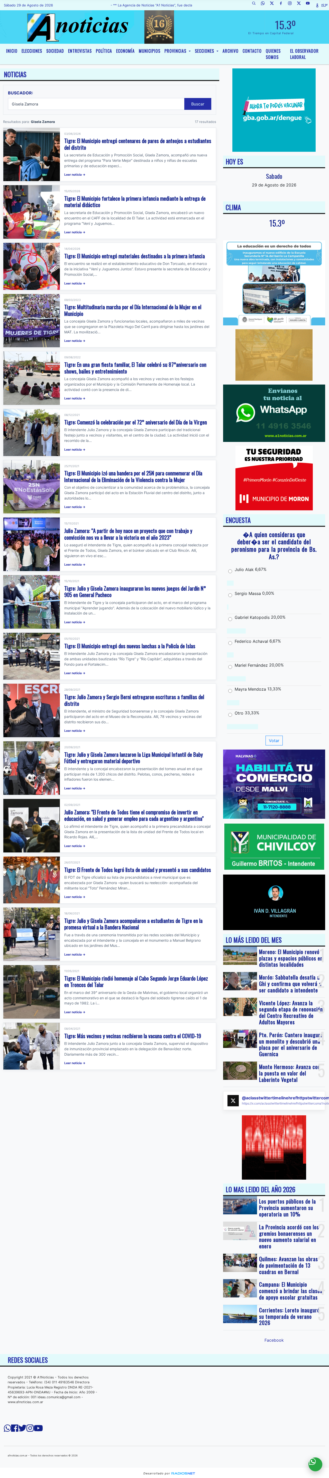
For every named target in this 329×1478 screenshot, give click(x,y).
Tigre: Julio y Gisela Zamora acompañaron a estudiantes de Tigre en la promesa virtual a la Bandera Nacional (133, 923)
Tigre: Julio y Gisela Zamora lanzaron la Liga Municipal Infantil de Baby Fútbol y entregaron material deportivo (133, 757)
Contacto (252, 51)
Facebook (274, 1340)
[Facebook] (282, 5)
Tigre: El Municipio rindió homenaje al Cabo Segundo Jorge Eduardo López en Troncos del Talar (136, 981)
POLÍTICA (104, 51)
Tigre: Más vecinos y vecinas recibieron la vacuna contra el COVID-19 (132, 1036)
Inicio (11, 51)
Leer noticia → (74, 174)
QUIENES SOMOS (273, 54)
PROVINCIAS (176, 51)
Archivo (231, 51)
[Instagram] (291, 5)
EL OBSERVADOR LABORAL (304, 54)
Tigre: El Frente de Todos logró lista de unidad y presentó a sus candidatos (137, 870)
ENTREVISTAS (80, 51)
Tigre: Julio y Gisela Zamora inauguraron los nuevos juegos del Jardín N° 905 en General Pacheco (135, 591)
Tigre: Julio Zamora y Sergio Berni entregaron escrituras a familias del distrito (134, 700)
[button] (255, 5)
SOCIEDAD (55, 51)
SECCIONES (205, 51)
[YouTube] (309, 5)
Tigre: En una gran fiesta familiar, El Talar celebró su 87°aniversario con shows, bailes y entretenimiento (135, 367)
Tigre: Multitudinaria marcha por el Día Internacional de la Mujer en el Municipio (132, 310)
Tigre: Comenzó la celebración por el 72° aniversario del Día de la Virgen (135, 422)
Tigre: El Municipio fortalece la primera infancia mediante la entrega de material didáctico (135, 201)
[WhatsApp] (264, 5)
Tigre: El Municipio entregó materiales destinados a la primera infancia (134, 256)
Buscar (197, 103)
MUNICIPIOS (149, 51)
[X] (273, 5)
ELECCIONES (32, 51)
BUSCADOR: (20, 92)
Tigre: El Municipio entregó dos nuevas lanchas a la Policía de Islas (129, 646)
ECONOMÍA (125, 51)
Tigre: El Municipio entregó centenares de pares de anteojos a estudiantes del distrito (137, 144)
